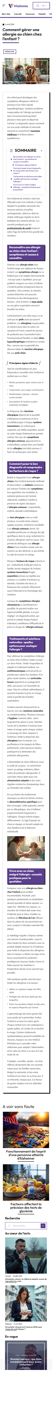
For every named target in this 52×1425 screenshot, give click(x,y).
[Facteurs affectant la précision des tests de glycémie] (26, 1182)
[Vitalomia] (18, 5)
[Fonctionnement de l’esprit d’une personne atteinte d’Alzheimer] (26, 1130)
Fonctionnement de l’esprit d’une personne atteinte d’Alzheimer (26, 1154)
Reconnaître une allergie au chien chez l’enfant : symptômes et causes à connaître (27, 159)
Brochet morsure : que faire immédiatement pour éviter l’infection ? (26, 1361)
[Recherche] (38, 6)
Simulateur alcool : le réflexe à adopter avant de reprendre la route (26, 1280)
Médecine (9, 52)
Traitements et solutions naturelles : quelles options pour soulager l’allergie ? (27, 179)
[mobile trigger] (5, 5)
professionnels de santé (19, 228)
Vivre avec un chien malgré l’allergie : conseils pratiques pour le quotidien (27, 187)
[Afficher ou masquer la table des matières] (39, 150)
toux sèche (37, 301)
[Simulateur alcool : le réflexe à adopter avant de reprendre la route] (26, 1255)
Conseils (8, 1276)
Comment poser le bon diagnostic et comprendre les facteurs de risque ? (27, 170)
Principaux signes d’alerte (26, 165)
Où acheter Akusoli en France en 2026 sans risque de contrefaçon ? (23, 1328)
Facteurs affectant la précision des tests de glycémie (26, 1207)
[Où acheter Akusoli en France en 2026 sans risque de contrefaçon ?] (26, 1303)
